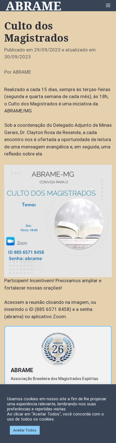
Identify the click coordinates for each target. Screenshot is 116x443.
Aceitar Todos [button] (24, 430)
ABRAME (33, 5)
